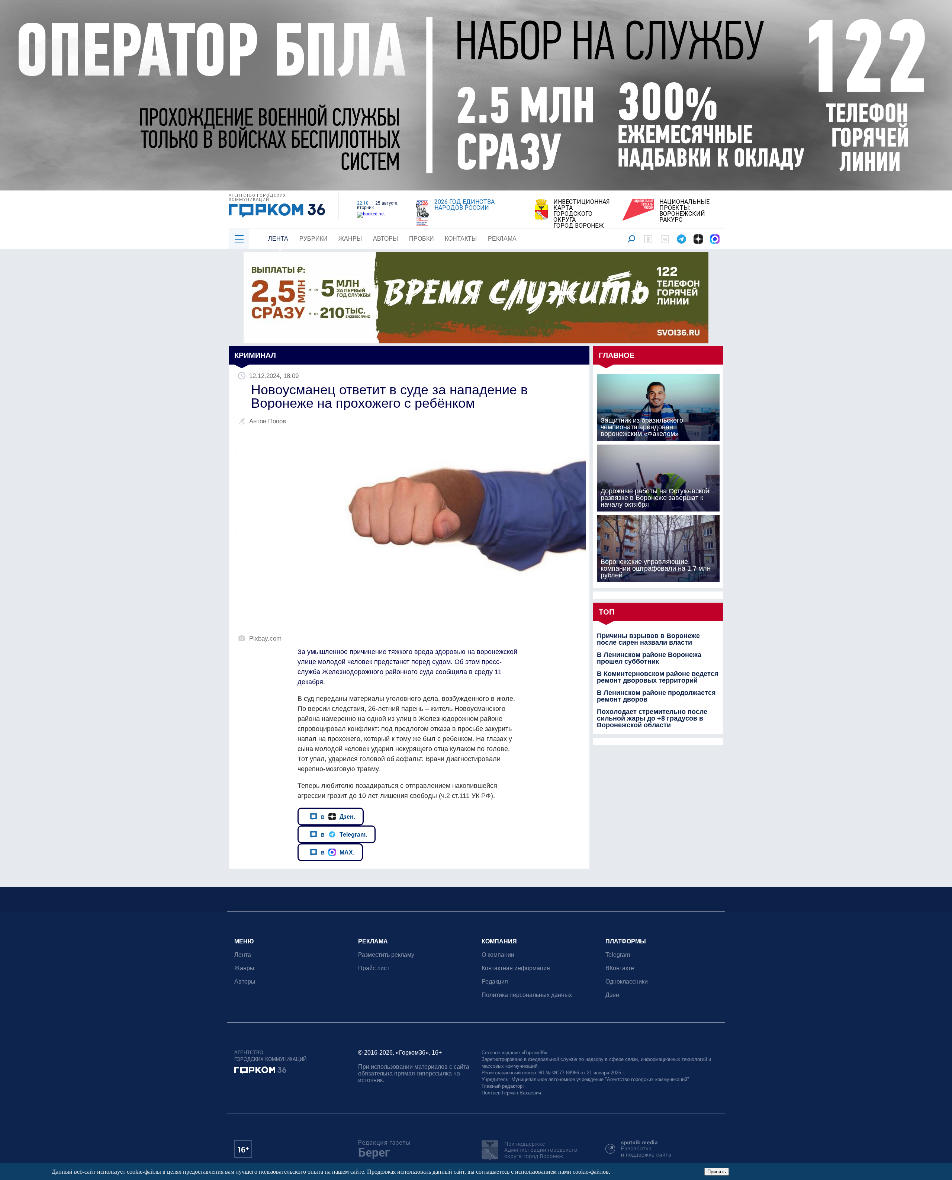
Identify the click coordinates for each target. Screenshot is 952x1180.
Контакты (461, 238)
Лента (278, 238)
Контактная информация (516, 968)
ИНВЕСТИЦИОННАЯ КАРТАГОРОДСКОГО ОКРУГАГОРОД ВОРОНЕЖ (581, 214)
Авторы (385, 238)
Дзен (612, 995)
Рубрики (313, 238)
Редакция (495, 981)
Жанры (350, 238)
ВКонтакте (619, 968)
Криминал (255, 355)
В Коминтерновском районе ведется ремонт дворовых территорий (657, 677)
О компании (498, 955)
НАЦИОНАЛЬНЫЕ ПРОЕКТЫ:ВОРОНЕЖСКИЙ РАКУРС (684, 211)
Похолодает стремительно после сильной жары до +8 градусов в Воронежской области (652, 718)
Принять (716, 1171)
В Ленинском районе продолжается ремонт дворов (656, 696)
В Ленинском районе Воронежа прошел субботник (649, 658)
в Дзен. (338, 816)
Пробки (421, 238)
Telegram (617, 955)
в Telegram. (344, 834)
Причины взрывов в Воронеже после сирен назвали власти (648, 639)
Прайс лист (373, 968)
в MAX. (337, 852)
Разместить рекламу (386, 955)
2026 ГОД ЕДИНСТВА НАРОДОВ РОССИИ (464, 205)
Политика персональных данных (527, 995)
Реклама (502, 238)
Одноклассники (626, 981)
